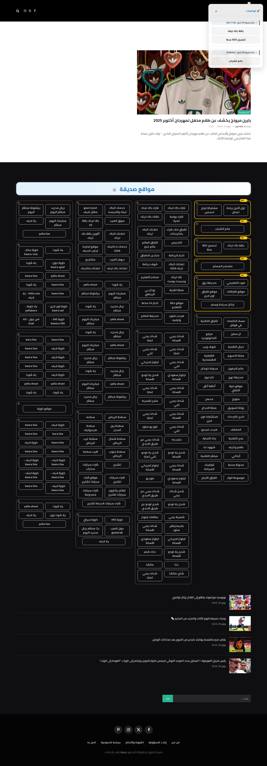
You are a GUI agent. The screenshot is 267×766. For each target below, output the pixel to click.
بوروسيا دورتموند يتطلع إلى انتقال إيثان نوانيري (199, 597)
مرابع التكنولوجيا (209, 336)
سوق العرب (117, 220)
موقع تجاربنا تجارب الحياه (90, 248)
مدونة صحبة (236, 464)
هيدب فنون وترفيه (176, 318)
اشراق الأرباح (209, 477)
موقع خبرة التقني (236, 388)
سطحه (90, 417)
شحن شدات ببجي (176, 493)
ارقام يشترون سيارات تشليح (117, 492)
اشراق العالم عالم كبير (150, 244)
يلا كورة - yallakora (31, 308)
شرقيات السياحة (209, 466)
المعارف (235, 429)
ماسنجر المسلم (223, 266)
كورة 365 (117, 519)
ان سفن (236, 333)
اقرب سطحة (90, 451)
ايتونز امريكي (150, 362)
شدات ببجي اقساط (176, 338)
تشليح (117, 464)
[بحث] (18, 10)
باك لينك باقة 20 (90, 222)
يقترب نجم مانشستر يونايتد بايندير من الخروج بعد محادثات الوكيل (189, 640)
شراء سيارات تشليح (117, 479)
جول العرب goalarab (117, 530)
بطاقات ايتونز (149, 517)
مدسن (209, 399)
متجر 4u (176, 439)
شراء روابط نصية (176, 218)
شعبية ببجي (176, 517)
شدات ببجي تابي (149, 351)
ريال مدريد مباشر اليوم (57, 209)
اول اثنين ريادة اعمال (236, 210)
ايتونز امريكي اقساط (150, 467)
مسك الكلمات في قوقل (236, 323)
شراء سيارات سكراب (90, 466)
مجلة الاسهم (236, 355)
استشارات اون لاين (209, 418)
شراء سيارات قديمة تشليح (104, 503)
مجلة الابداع (209, 407)
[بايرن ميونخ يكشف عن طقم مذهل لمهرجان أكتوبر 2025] (194, 82)
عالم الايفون (236, 368)
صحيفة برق (209, 282)
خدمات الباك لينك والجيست (117, 209)
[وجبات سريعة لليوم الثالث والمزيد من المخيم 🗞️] (240, 623)
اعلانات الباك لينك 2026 (176, 266)
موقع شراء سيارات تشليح (90, 479)
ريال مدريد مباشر (117, 308)
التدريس (176, 242)
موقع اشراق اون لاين (209, 293)
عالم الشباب (222, 228)
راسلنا (123, 752)
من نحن (175, 742)
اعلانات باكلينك (90, 268)
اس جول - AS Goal (31, 321)
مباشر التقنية (209, 456)
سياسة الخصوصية (111, 742)
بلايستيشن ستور (176, 528)
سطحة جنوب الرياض (117, 453)
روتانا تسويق (236, 407)
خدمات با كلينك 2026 (117, 248)
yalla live (44, 233)
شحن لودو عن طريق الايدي (150, 506)
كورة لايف (58, 348)
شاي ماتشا (176, 573)
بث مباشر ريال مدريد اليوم (90, 530)
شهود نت (209, 447)
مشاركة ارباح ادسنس (209, 210)
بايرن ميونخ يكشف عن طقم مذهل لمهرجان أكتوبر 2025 (202, 120)
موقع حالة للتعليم (176, 305)
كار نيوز (209, 377)
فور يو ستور (149, 426)
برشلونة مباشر (90, 293)
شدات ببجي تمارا (149, 338)
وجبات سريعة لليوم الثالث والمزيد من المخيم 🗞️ (198, 618)
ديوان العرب (117, 259)
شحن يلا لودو (176, 504)
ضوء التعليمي (236, 282)
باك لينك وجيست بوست (176, 279)
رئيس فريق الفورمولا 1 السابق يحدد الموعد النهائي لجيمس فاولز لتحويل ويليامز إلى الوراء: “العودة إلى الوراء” (162, 661)
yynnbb (239, 126)
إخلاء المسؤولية (158, 742)
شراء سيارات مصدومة (90, 492)
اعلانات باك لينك (117, 268)
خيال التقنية (236, 346)
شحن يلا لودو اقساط (150, 377)
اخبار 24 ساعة (150, 302)
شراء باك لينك (176, 207)
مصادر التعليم (150, 277)
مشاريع (90, 259)
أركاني (236, 456)
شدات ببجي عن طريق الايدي (149, 441)
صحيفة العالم (150, 315)
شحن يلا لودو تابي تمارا (150, 454)
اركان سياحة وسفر (222, 304)
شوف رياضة (150, 264)
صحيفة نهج (235, 377)
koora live (31, 275)
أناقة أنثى (209, 386)
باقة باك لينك (235, 245)
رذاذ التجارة (209, 438)
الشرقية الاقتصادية (209, 357)
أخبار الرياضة (244, 112)
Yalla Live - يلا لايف (31, 295)
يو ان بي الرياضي (150, 292)
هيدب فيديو (209, 429)
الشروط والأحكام (134, 742)
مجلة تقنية (176, 290)
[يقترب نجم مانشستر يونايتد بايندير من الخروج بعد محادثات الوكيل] (240, 644)
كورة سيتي (90, 519)
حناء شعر (150, 551)
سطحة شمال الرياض (117, 440)
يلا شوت (117, 284)
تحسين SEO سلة (209, 247)
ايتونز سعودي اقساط (177, 377)
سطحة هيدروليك (90, 428)
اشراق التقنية (209, 321)
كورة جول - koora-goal (58, 264)
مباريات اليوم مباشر (117, 295)
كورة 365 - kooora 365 (58, 321)
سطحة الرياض (117, 417)
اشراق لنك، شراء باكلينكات (177, 231)
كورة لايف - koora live (57, 462)
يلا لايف (104, 541)
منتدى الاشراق (149, 255)
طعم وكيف (235, 447)
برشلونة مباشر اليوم (31, 209)
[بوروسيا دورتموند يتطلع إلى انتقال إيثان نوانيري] (240, 602)
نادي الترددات (235, 416)
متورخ (236, 399)
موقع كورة (44, 408)
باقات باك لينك (150, 216)
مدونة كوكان (209, 368)
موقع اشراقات (236, 291)
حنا (176, 564)
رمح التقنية (235, 438)
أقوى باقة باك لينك (90, 235)
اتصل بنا (91, 742)
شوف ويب (209, 346)
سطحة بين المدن (117, 428)
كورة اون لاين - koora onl (57, 308)
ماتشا (150, 564)
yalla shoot (90, 284)
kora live (31, 339)
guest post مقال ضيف (90, 209)
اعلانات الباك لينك (150, 231)
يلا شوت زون (58, 515)
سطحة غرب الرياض (90, 440)
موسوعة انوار (236, 477)
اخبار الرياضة (176, 255)
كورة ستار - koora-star (31, 252)
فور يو (150, 478)
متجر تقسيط (150, 400)
